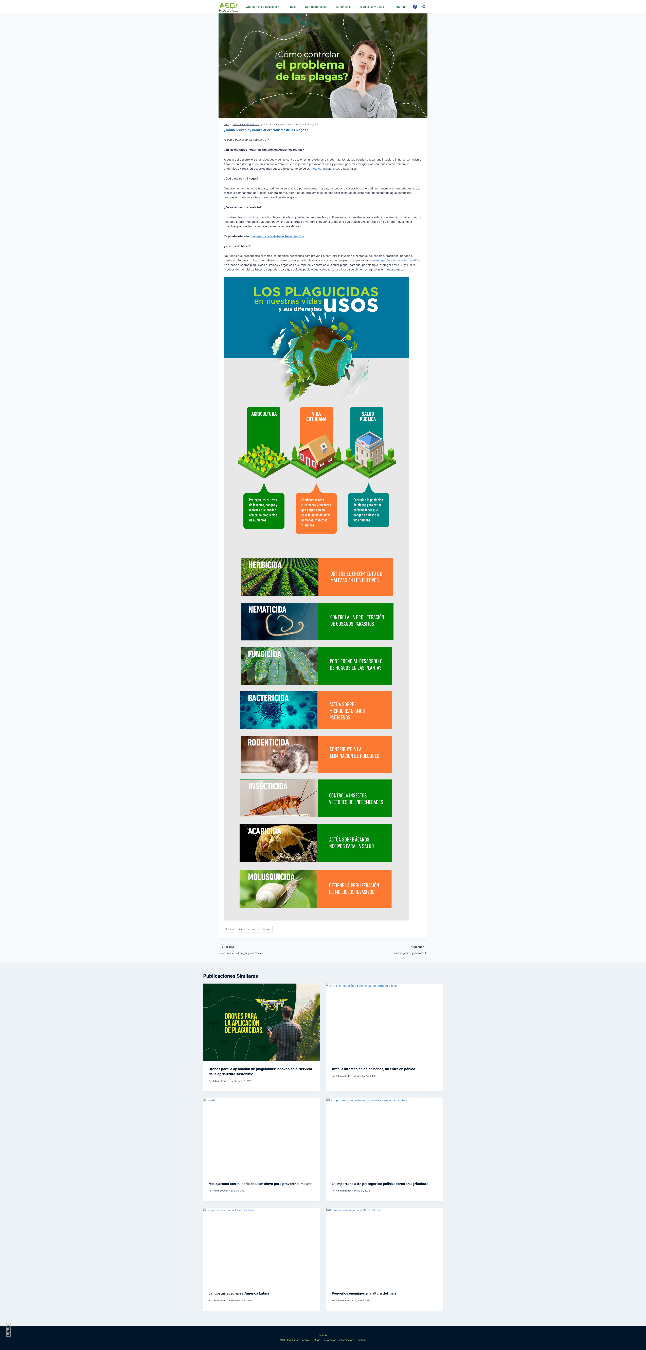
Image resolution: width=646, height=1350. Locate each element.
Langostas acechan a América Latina (239, 1293)
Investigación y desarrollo (410, 950)
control (229, 929)
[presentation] (261, 1022)
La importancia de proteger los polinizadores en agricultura (380, 1184)
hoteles (316, 168)
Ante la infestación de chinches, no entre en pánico (373, 1069)
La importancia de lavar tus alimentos (278, 236)
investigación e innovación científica (396, 260)
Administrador (220, 1081)
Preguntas (399, 6)
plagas (267, 929)
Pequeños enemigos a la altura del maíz (364, 1293)
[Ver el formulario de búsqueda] (424, 6)
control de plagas (249, 929)
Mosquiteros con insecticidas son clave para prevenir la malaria (261, 1184)
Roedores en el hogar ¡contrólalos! (241, 950)
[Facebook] (415, 7)
